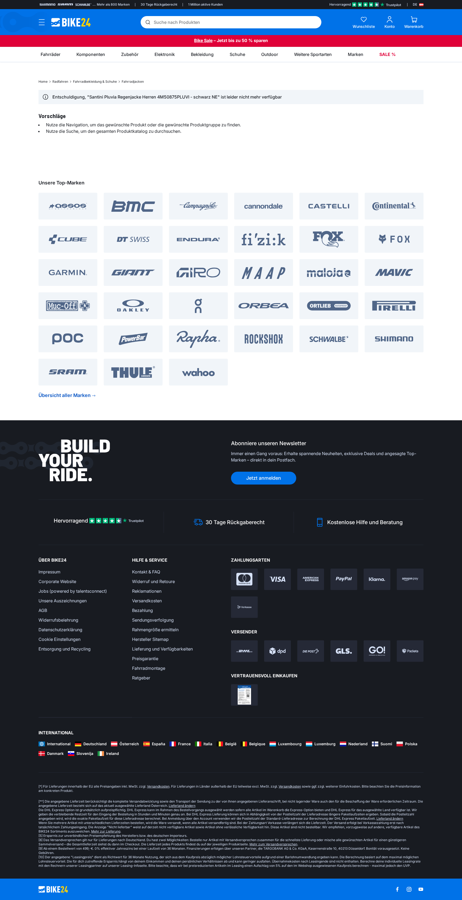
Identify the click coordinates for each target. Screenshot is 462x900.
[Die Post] (310, 651)
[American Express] (310, 579)
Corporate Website (57, 581)
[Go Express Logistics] (377, 651)
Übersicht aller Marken (64, 395)
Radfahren (60, 82)
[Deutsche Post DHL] (244, 651)
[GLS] (343, 651)
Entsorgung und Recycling (64, 649)
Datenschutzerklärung (60, 629)
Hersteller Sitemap (150, 639)
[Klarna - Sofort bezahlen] (377, 579)
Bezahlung (142, 610)
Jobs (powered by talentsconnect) (72, 591)
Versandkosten (147, 600)
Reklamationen (146, 591)
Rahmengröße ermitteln (155, 629)
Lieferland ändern (182, 806)
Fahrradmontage (148, 668)
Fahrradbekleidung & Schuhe (95, 82)
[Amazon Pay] (410, 579)
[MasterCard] (244, 579)
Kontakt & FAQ (146, 571)
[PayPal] (343, 579)
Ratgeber (141, 677)
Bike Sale (203, 40)
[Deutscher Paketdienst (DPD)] (277, 651)
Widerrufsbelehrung (58, 620)
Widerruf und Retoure (153, 581)
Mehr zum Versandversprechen (273, 844)
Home (43, 82)
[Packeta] (410, 651)
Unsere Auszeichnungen (62, 600)
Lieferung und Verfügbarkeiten (162, 649)
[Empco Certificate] (244, 695)
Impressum (49, 571)
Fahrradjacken (133, 82)
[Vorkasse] (244, 607)
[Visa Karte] (277, 579)
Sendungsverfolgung (153, 620)
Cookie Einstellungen (59, 639)
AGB (42, 610)
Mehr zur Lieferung (105, 831)
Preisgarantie (145, 658)
